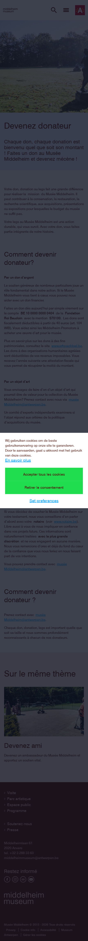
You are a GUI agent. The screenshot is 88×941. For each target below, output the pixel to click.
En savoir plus (18, 460)
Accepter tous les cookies (44, 474)
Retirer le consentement (44, 487)
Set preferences (44, 500)
